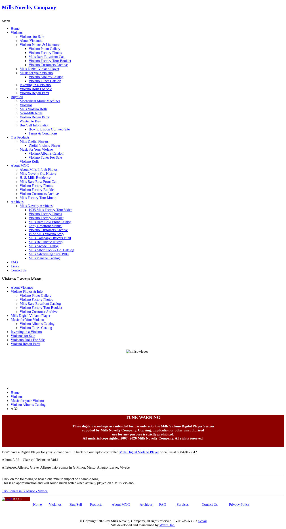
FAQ (14, 262)
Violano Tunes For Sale (45, 157)
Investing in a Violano (35, 85)
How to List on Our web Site (49, 129)
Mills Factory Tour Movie (38, 198)
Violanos (17, 32)
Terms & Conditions (43, 133)
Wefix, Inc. (167, 525)
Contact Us (19, 270)
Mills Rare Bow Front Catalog (50, 222)
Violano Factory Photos (45, 53)
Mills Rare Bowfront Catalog (40, 303)
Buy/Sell (17, 97)
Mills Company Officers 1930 (50, 238)
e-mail (202, 521)
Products (96, 504)
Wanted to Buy (30, 121)
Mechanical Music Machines (40, 101)
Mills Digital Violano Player (39, 69)
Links (15, 266)
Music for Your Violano (36, 149)
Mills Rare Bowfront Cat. (47, 57)
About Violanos (31, 41)
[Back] (7, 499)
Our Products (20, 137)
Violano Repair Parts (34, 93)
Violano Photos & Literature (39, 45)
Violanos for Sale (32, 36)
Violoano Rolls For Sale (28, 340)
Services (183, 504)
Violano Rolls (29, 161)
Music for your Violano (36, 73)
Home (15, 28)
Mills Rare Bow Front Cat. (38, 181)
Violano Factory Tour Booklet (50, 61)
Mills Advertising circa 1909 (49, 254)
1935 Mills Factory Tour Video (50, 210)
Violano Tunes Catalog (45, 81)
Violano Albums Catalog (46, 77)
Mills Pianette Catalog (44, 258)
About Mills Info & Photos (38, 169)
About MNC (20, 165)
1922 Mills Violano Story (46, 234)
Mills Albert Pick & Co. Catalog (51, 250)
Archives (17, 202)
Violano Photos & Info (27, 291)
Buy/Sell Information (34, 125)
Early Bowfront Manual (45, 226)
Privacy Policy (239, 504)
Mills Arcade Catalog (44, 246)
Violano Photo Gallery (44, 49)
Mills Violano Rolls (33, 109)
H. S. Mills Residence (35, 177)
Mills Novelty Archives (36, 206)
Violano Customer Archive (38, 312)
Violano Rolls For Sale (36, 89)
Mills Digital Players (34, 141)
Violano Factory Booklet (37, 190)
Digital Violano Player (44, 145)
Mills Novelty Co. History (38, 173)
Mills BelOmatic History (46, 242)
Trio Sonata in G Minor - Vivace (25, 491)
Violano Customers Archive (48, 65)
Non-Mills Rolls (31, 113)
